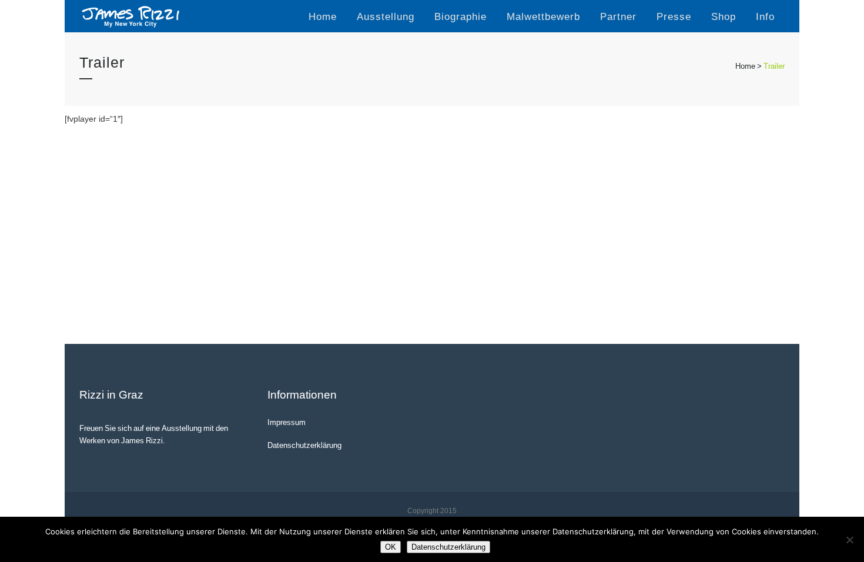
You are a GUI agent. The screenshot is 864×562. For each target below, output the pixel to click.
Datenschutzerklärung (304, 445)
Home (745, 66)
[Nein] (849, 540)
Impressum (286, 422)
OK (390, 547)
